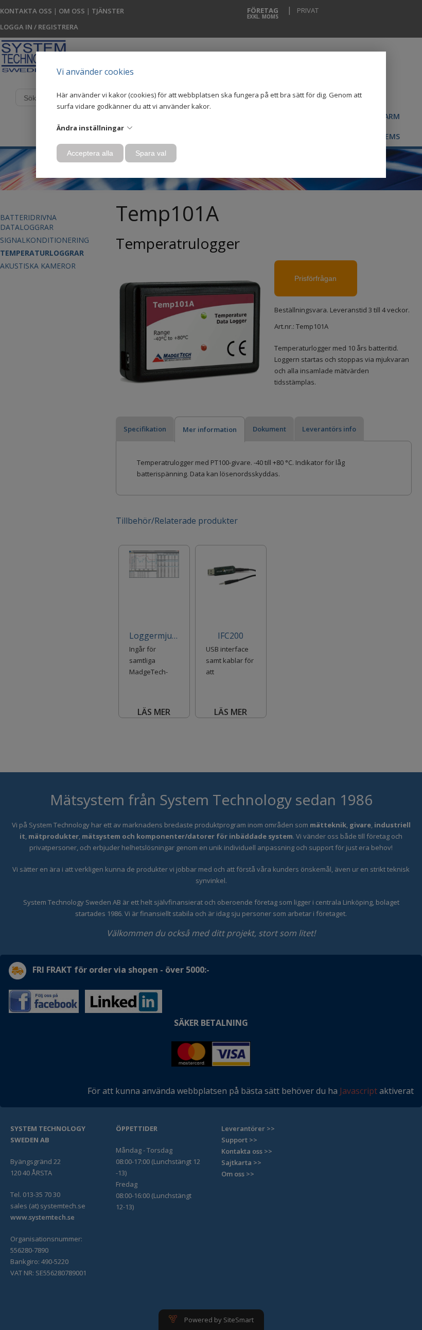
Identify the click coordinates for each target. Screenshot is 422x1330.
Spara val (150, 153)
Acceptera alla (90, 153)
